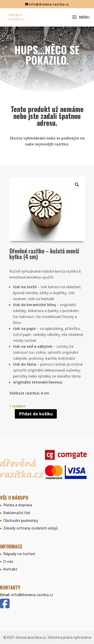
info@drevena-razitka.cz (32, 594)
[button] (77, 185)
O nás (8, 561)
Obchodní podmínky (20, 520)
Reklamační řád (16, 512)
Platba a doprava (17, 504)
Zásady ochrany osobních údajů (30, 528)
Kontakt (10, 569)
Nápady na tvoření (19, 553)
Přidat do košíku (36, 414)
